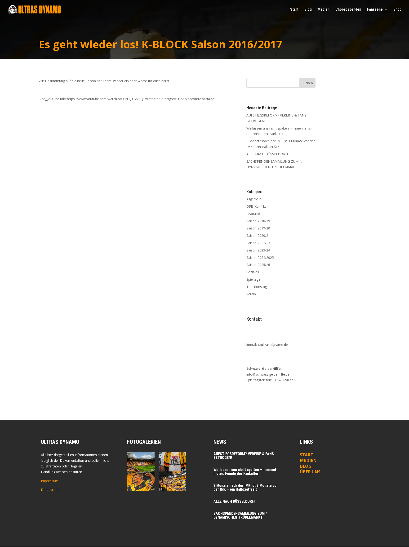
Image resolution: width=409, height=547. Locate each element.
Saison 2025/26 (258, 264)
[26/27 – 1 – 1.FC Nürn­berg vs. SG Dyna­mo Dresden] (172, 461)
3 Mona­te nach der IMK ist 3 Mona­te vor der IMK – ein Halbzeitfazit (245, 487)
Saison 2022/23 (258, 243)
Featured (253, 213)
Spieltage (253, 279)
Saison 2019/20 (258, 228)
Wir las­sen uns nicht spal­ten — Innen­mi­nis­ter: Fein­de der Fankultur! (245, 471)
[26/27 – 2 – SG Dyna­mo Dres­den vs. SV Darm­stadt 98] (140, 461)
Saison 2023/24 (258, 250)
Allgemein (253, 199)
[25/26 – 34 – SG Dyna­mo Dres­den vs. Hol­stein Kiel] (140, 481)
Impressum (49, 481)
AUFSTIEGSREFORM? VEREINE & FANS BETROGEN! (243, 456)
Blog (308, 10)
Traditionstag (256, 286)
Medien (308, 460)
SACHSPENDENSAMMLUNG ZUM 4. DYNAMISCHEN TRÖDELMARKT (240, 515)
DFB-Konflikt (256, 206)
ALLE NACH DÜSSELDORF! (267, 154)
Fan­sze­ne (375, 10)
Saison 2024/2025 (260, 257)
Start (294, 10)
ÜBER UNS (310, 472)
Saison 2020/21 (258, 235)
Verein (251, 294)
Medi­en (323, 10)
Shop (397, 10)
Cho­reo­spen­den (348, 10)
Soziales (252, 272)
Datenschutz (50, 489)
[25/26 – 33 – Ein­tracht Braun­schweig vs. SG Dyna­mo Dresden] (172, 481)
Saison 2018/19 (258, 221)
